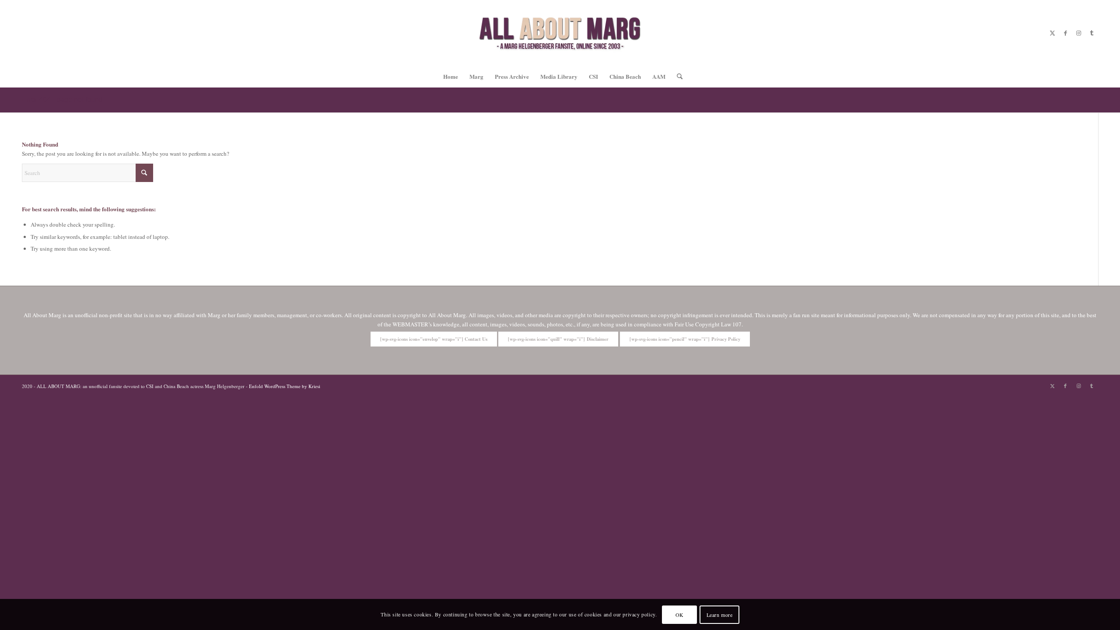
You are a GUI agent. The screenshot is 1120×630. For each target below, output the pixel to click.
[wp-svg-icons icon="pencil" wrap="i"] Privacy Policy (685, 339)
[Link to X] (1052, 32)
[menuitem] (451, 77)
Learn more (720, 614)
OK (680, 614)
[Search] (676, 77)
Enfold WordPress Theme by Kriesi (284, 386)
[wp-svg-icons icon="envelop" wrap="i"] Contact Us (433, 339)
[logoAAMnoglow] (560, 33)
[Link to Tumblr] (1091, 32)
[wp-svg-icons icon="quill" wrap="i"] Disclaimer (558, 339)
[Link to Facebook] (1065, 32)
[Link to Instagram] (1078, 32)
